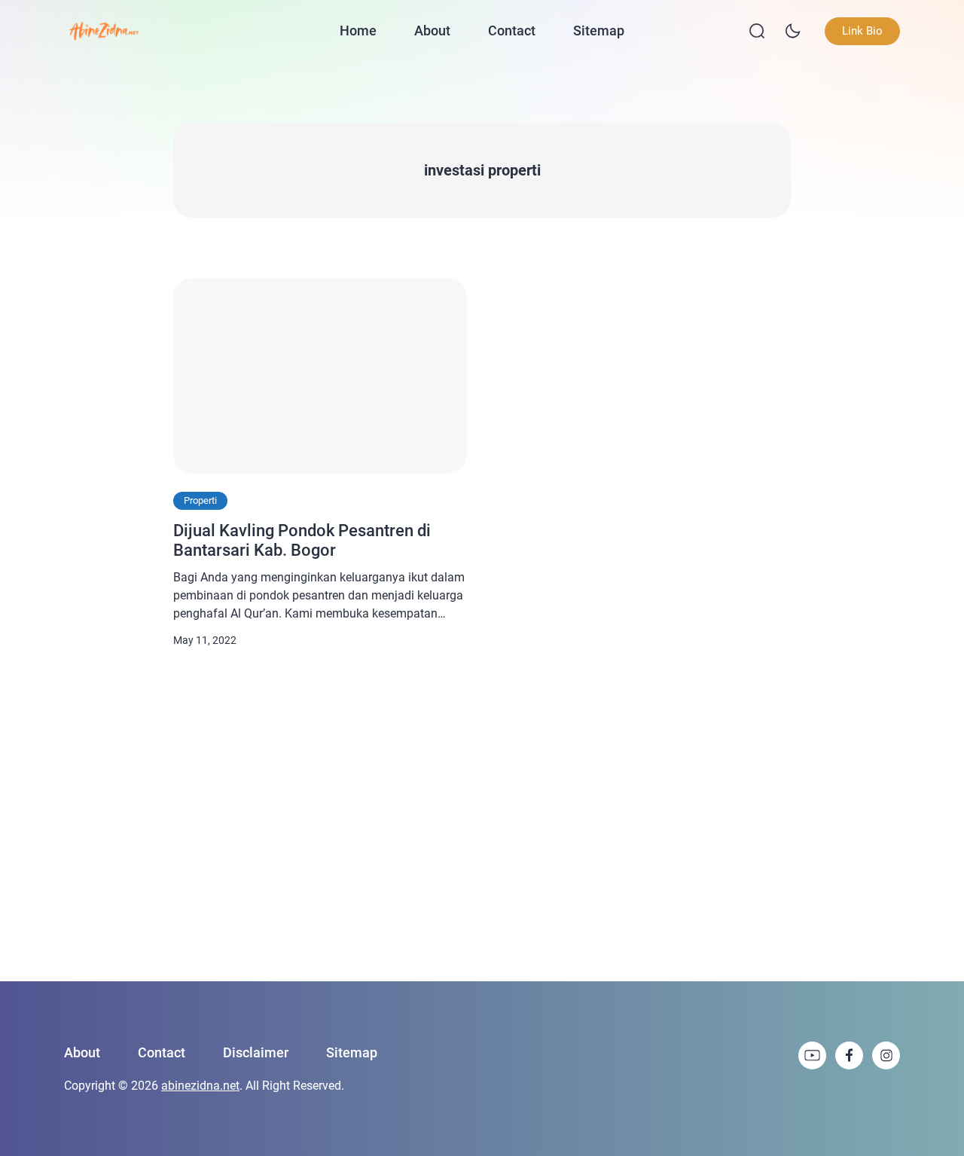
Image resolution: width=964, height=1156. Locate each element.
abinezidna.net (200, 1085)
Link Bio (862, 31)
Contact (511, 30)
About (432, 30)
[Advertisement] (482, 815)
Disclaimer (255, 1052)
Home (358, 30)
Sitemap (598, 30)
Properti (200, 500)
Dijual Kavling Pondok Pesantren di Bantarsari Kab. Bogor (302, 540)
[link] (812, 1055)
